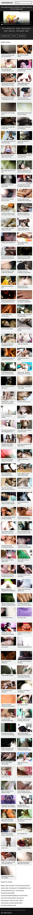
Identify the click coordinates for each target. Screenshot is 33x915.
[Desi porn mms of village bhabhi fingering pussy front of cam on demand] (24, 251)
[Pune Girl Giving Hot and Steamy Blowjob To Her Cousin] (8, 294)
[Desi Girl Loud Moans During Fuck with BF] (8, 453)
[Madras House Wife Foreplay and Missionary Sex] (24, 742)
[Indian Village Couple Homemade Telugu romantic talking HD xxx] (24, 467)
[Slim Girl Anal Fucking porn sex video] (8, 193)
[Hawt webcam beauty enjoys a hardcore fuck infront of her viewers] (8, 366)
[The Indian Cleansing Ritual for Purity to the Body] (8, 813)
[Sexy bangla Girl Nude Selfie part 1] (8, 554)
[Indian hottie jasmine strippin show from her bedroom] (24, 222)
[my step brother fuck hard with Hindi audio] (8, 135)
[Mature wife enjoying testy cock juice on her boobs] (8, 828)
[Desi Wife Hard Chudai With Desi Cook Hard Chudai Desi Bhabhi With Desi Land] (24, 856)
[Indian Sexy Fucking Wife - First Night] (24, 380)
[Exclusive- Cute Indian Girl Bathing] (24, 684)
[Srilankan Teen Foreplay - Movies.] (24, 323)
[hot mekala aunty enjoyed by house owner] (24, 424)
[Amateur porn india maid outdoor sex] (24, 583)
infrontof (18, 28)
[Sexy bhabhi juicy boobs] (24, 482)
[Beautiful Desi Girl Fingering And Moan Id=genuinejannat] (24, 280)
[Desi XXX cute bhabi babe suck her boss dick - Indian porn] (8, 482)
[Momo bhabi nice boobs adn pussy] (8, 380)
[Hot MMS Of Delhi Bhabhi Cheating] (24, 655)
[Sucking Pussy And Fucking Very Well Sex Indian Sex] (8, 540)
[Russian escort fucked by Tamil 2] (24, 627)
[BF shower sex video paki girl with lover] (24, 813)
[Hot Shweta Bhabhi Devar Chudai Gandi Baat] (8, 511)
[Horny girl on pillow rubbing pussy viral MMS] (24, 540)
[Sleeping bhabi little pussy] (24, 641)
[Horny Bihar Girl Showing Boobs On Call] (24, 63)
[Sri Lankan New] (24, 612)
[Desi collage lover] (24, 828)
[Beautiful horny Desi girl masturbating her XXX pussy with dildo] (8, 92)
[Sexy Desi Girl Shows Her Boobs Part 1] (24, 438)
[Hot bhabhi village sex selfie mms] (24, 135)
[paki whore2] (8, 641)
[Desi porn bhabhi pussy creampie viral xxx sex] (24, 713)
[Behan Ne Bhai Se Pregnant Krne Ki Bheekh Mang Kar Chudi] (8, 583)
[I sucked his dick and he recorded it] (24, 569)
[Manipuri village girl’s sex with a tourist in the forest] (24, 164)
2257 (2, 912)
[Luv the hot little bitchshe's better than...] (8, 713)
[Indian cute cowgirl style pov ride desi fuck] (8, 49)
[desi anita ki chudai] (24, 699)
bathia (27, 30)
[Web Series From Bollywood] (8, 655)
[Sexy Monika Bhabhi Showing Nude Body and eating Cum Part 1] (24, 727)
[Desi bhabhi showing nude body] (24, 554)
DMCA (5, 912)
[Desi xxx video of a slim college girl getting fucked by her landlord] (8, 597)
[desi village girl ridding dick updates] (8, 870)
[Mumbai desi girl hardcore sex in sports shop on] (24, 799)
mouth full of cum (10, 28)
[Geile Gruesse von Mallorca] (24, 756)
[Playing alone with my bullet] (24, 352)
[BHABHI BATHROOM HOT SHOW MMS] (24, 77)
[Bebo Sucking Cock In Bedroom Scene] (8, 785)
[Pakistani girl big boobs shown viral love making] (24, 511)
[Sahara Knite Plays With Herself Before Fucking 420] (8, 77)
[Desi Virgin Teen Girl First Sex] (8, 164)
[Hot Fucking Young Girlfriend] (8, 684)
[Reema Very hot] (8, 771)
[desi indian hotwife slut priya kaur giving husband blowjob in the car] (24, 597)
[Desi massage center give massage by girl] (24, 308)
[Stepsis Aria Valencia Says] (24, 207)
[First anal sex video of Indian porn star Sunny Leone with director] (8, 525)
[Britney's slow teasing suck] (24, 453)
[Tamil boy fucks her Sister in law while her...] (24, 149)
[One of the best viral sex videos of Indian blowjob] (8, 496)
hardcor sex (12, 30)
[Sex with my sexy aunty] (24, 396)
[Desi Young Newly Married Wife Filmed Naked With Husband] (8, 467)
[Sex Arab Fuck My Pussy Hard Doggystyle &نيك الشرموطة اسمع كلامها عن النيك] (8, 424)
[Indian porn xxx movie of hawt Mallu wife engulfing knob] (8, 799)
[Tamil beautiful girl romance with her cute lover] (8, 63)
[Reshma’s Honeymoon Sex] (8, 280)
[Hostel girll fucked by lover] (24, 496)
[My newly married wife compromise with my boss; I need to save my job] (8, 338)
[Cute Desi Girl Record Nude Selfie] (8, 179)
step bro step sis (25, 28)
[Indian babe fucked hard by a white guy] (24, 121)
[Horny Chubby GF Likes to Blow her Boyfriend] (8, 265)
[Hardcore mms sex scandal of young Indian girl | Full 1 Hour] (24, 265)
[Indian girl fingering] (24, 338)
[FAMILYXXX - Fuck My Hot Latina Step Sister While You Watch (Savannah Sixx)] (8, 396)
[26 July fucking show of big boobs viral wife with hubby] (8, 251)
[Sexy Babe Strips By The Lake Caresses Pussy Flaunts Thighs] (8, 352)
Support (10, 912)
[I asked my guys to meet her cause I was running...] (8, 207)
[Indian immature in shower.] (8, 410)
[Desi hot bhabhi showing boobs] (24, 842)
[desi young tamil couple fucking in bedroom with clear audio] (24, 525)
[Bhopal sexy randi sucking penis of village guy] (8, 627)
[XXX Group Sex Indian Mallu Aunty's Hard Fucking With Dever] (8, 149)
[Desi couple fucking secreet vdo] (24, 236)
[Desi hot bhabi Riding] (8, 323)
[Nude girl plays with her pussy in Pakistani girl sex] (24, 785)
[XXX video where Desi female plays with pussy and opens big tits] (24, 669)
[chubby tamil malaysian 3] (8, 236)
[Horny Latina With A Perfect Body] (8, 756)
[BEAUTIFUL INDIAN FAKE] (24, 49)
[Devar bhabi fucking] (8, 612)
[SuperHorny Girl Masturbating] (24, 410)
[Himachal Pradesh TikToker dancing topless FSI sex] (8, 699)
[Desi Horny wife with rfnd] (24, 771)
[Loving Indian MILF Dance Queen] (8, 308)
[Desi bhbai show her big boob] (8, 107)
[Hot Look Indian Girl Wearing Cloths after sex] (24, 92)
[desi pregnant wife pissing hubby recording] (24, 107)
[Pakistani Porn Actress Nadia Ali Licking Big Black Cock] (8, 438)
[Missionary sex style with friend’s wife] (8, 121)
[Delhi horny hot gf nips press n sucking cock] (8, 742)
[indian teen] (8, 842)
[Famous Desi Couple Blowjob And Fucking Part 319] (24, 193)
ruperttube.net (7, 2)
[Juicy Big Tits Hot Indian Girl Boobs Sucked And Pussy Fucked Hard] (24, 179)
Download (22, 36)
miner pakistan (20, 30)
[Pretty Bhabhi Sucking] (8, 669)
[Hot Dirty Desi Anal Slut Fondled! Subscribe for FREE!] (8, 569)
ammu (6, 30)
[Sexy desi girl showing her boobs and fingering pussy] (8, 727)
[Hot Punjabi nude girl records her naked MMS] (24, 294)
